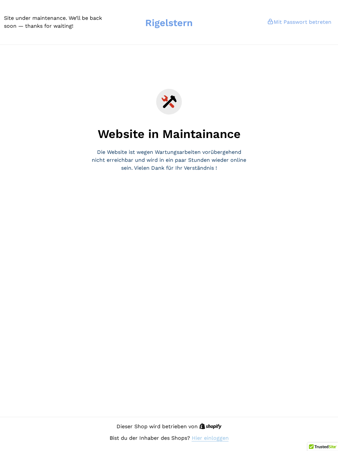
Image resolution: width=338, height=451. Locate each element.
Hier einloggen (210, 438)
